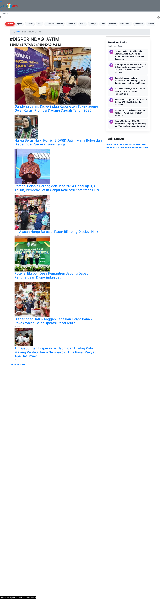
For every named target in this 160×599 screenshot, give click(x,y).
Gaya (39, 24)
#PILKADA (143, 147)
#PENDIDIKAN (129, 144)
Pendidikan (139, 24)
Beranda (10, 24)
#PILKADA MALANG (115, 147)
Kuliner (82, 24)
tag (18, 32)
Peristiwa (151, 24)
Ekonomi (30, 24)
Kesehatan (71, 24)
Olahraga (93, 24)
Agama (19, 24)
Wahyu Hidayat (114, 144)
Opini (103, 24)
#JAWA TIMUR (131, 147)
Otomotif (112, 24)
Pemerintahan (125, 24)
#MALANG (141, 144)
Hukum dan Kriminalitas (54, 24)
